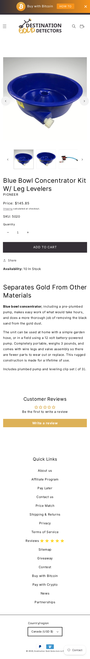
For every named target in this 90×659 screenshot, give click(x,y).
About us (45, 471)
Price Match (45, 506)
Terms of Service (45, 532)
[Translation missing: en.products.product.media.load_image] (23, 159)
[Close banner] (85, 6)
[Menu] (4, 26)
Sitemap (45, 549)
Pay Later (44, 488)
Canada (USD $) (42, 631)
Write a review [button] (45, 423)
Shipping (8, 208)
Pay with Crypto (45, 585)
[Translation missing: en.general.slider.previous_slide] (5, 101)
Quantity (9, 224)
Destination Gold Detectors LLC (49, 651)
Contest (45, 567)
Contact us (45, 497)
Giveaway (45, 558)
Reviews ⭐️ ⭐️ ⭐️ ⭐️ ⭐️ (45, 541)
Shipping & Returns (45, 514)
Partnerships (45, 602)
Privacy (45, 523)
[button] (74, 26)
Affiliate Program (44, 479)
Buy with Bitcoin (45, 576)
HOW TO (65, 6)
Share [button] (12, 260)
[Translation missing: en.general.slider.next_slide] (84, 101)
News (45, 593)
